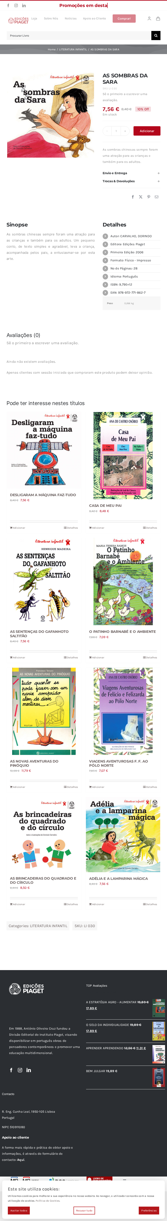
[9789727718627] (50, 114)
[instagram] (16, 5)
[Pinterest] (149, 197)
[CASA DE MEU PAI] (123, 455)
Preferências (149, 1210)
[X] (141, 197)
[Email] (156, 197)
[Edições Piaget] (18, 18)
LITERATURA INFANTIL (48, 925)
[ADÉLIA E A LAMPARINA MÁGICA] (123, 834)
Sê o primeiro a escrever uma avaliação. (125, 97)
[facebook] (8, 5)
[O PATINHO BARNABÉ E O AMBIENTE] (123, 581)
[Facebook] (133, 197)
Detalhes (72, 527)
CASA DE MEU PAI (105, 506)
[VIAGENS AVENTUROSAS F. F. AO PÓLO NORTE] (123, 711)
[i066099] (63, 1178)
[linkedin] (24, 5)
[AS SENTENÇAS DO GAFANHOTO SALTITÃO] (44, 581)
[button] (131, 173)
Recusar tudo (84, 1210)
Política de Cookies (48, 1200)
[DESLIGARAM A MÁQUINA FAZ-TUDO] (44, 450)
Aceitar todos (18, 1210)
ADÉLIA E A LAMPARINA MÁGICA (118, 879)
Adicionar (147, 131)
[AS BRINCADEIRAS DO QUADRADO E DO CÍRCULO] (44, 834)
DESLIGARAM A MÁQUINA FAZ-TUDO (43, 495)
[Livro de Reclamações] (99, 1178)
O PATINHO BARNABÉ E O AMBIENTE (122, 632)
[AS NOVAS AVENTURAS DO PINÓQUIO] (44, 711)
